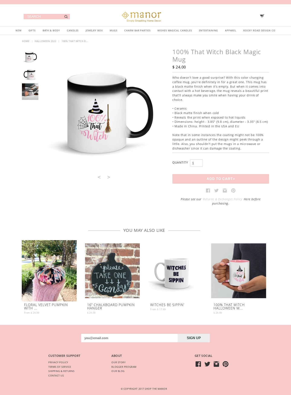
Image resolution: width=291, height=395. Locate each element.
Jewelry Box (94, 30)
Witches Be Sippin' (167, 305)
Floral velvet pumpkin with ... (46, 307)
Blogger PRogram (123, 366)
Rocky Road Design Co (259, 30)
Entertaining (208, 30)
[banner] (145, 15)
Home (25, 41)
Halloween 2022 (45, 41)
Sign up (194, 338)
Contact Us (56, 375)
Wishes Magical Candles (174, 30)
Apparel (230, 30)
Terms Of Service (59, 366)
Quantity (180, 162)
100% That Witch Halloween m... (229, 307)
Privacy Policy (58, 362)
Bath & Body (51, 30)
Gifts (32, 30)
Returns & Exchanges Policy (222, 199)
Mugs (113, 30)
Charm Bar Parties (137, 30)
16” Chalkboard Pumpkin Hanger (111, 307)
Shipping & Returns (61, 371)
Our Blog (117, 371)
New (19, 30)
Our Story (118, 362)
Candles (73, 30)
